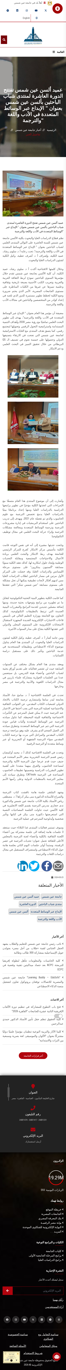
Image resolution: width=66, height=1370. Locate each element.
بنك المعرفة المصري (50, 1218)
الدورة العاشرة (28, 904)
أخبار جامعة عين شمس (28, 130)
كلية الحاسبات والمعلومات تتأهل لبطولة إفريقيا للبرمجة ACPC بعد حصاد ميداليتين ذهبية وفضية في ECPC (33, 965)
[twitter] (45, 10)
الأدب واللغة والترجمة (50, 919)
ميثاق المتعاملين (48, 1346)
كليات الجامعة (54, 1251)
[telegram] (8, 10)
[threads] (36, 18)
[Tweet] (34, 865)
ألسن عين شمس (18, 911)
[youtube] (36, 10)
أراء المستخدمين (54, 1307)
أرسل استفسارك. (33, 1141)
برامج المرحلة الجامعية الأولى (45, 1255)
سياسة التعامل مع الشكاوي (48, 1336)
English (26, 18)
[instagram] (26, 10)
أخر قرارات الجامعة (33, 1055)
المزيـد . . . (56, 1231)
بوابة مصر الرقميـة (51, 1222)
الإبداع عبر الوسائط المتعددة (46, 911)
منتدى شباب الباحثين (50, 904)
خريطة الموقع (54, 1209)
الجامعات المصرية (51, 1214)
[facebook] (7, 1319)
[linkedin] (17, 10)
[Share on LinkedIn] (22, 865)
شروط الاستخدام (33, 1353)
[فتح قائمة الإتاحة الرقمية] (57, 8)
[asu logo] (33, 34)
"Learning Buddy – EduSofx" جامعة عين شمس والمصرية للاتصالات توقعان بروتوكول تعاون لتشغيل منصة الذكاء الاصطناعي (33, 982)
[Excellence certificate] (11, 1357)
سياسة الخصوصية (18, 1334)
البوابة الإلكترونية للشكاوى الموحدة (42, 1227)
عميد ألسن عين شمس (26, 896)
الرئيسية (51, 130)
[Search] (4, 39)
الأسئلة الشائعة (17, 1346)
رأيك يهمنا (58, 1299)
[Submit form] (8, 1290)
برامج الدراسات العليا (50, 1260)
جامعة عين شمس (52, 896)
